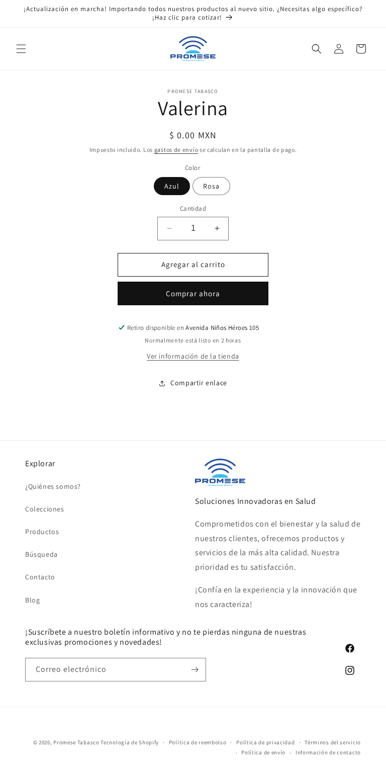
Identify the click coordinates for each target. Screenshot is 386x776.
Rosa (211, 186)
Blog (32, 600)
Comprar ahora (193, 293)
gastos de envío (176, 149)
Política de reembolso (198, 742)
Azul (171, 186)
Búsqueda (41, 554)
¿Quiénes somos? (53, 486)
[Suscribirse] (194, 669)
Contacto (40, 576)
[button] (21, 49)
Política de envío (263, 752)
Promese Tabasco (76, 742)
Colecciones (44, 508)
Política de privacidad (265, 742)
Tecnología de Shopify (130, 742)
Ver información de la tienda (193, 356)
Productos (42, 531)
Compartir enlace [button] (198, 382)
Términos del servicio (333, 742)
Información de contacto (328, 752)
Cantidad (193, 208)
